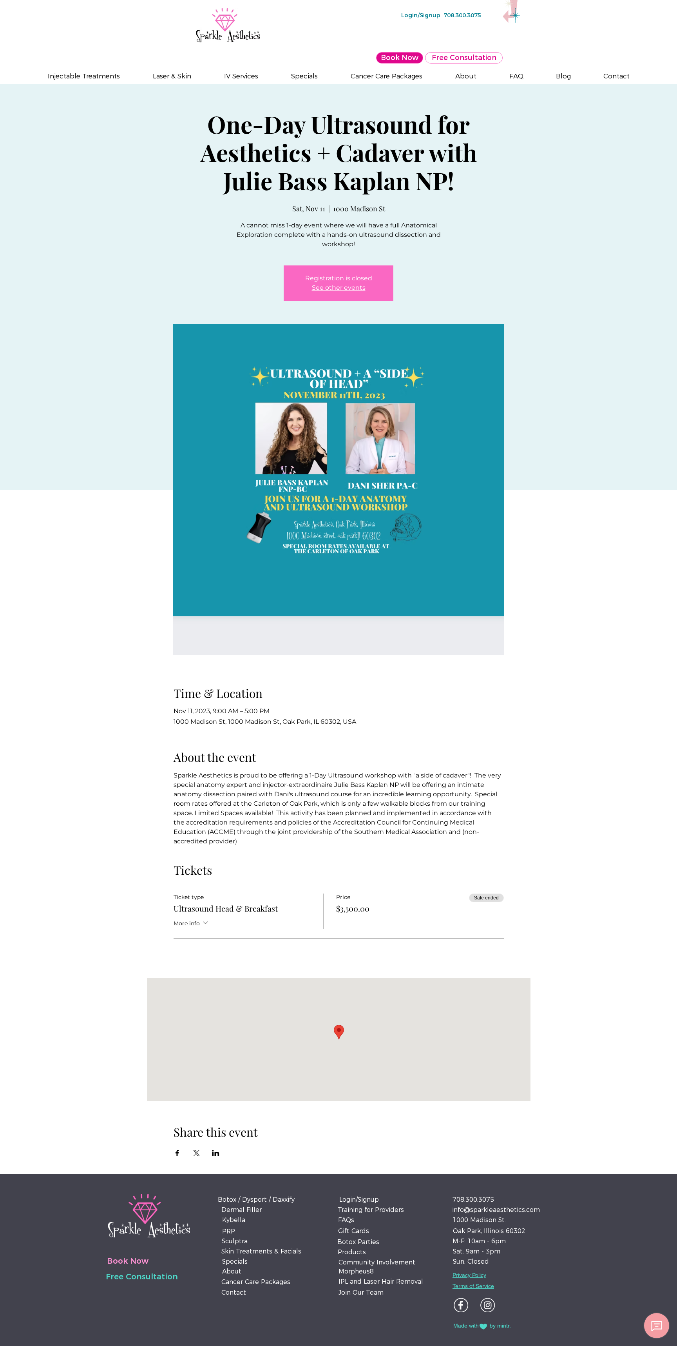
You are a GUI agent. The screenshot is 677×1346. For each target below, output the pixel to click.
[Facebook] (461, 1305)
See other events (339, 287)
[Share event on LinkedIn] (215, 1153)
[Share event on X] (196, 1153)
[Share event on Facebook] (177, 1153)
